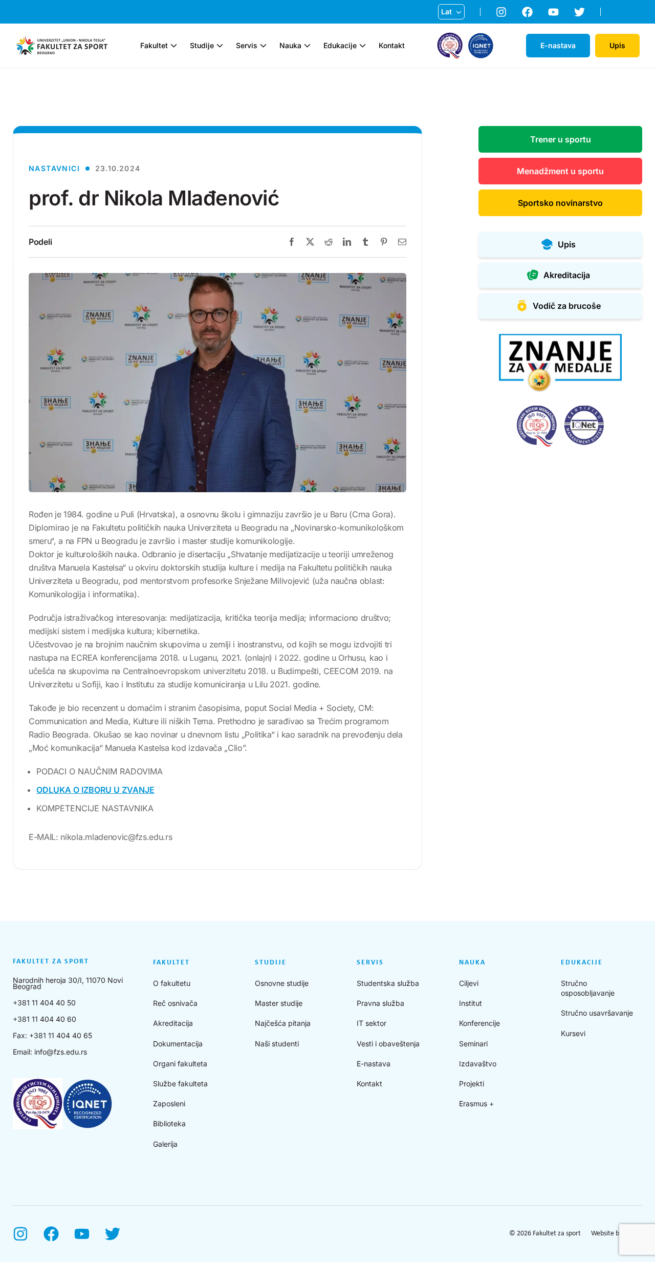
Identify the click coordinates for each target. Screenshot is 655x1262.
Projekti (471, 1083)
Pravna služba (380, 1003)
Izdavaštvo (477, 1063)
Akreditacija (173, 1023)
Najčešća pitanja (283, 1023)
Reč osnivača (175, 1003)
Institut (470, 1003)
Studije (202, 45)
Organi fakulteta (180, 1063)
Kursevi (573, 1033)
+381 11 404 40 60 (44, 1019)
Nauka (290, 45)
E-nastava (373, 1063)
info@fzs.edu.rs (60, 1051)
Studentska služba (388, 983)
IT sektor (371, 1023)
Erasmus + (476, 1103)
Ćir (446, 28)
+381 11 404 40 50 (44, 1002)
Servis (246, 45)
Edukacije (340, 45)
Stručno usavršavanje (597, 1012)
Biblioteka (169, 1123)
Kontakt (392, 45)
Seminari (473, 1043)
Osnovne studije (282, 983)
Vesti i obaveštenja (388, 1043)
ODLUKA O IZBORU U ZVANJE (95, 790)
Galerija (165, 1144)
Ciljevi (468, 983)
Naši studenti (277, 1043)
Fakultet (154, 45)
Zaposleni (169, 1103)
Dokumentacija (178, 1043)
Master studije (278, 1003)
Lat (446, 11)
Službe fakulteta (180, 1083)
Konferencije (479, 1023)
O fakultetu (171, 983)
